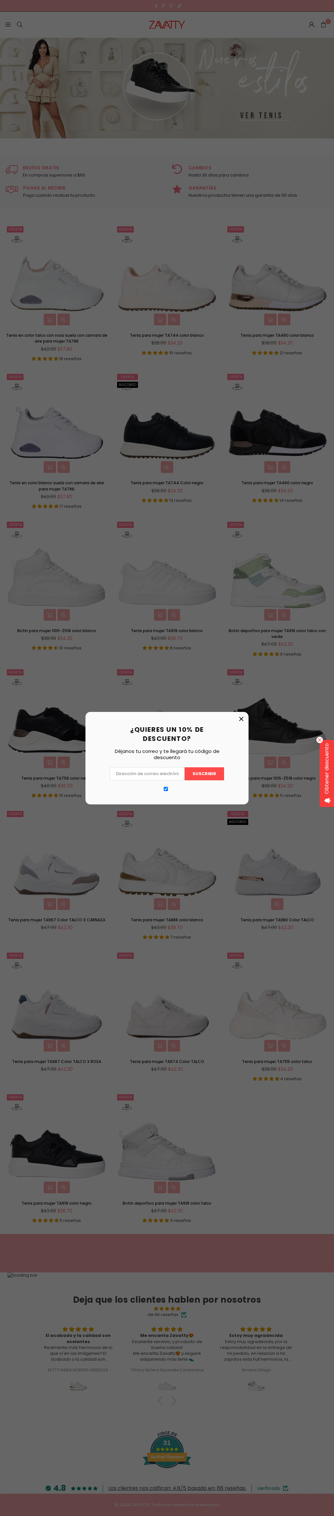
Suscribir (204, 774)
